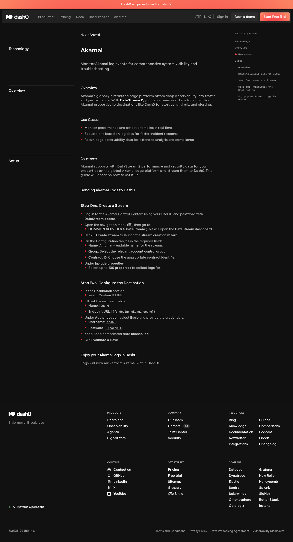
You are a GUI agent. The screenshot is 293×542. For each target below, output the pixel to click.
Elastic (234, 482)
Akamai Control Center (123, 214)
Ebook (264, 438)
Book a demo (245, 17)
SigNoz (264, 494)
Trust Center (177, 432)
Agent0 (113, 432)
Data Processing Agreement (230, 531)
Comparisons (269, 426)
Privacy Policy (198, 531)
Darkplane (115, 420)
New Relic (267, 475)
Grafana (265, 469)
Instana (264, 506)
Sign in (222, 17)
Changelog (267, 444)
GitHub (119, 475)
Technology (242, 41)
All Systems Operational (29, 507)
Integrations (238, 444)
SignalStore (116, 438)
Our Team (175, 420)
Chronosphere (240, 500)
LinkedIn (120, 482)
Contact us (122, 469)
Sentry (234, 488)
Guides (264, 420)
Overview (241, 48)
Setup (238, 60)
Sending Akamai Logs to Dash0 (259, 74)
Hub (83, 35)
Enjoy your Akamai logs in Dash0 (257, 98)
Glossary (174, 488)
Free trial (175, 475)
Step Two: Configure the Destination (255, 88)
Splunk (264, 488)
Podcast (265, 432)
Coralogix (236, 506)
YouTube (119, 494)
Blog (232, 420)
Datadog (236, 469)
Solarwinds (237, 494)
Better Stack (269, 500)
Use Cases (245, 54)
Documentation (241, 432)
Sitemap (174, 482)
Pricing (173, 469)
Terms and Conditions (170, 531)
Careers (178, 426)
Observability (117, 426)
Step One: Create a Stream (257, 80)
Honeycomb (268, 482)
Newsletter (237, 438)
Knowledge (237, 426)
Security (174, 438)
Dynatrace (237, 475)
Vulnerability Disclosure (268, 531)
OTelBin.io (175, 494)
